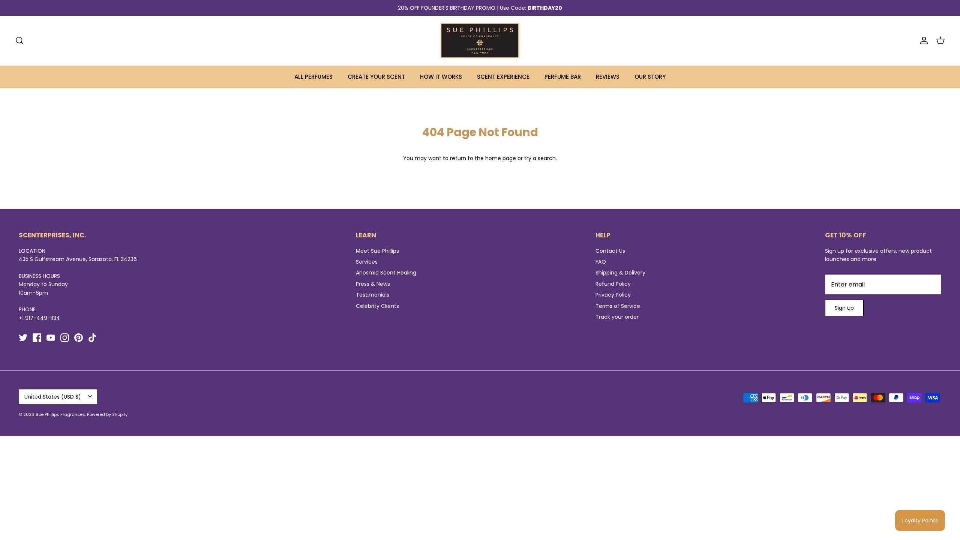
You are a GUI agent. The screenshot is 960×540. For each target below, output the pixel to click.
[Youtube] (50, 337)
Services (367, 262)
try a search (540, 158)
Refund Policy (613, 284)
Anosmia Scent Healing (386, 272)
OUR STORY (650, 77)
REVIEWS (608, 77)
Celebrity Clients (377, 306)
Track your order (617, 317)
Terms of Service (618, 306)
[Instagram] (64, 337)
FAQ (601, 262)
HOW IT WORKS (441, 77)
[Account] (922, 40)
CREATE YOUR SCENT (376, 77)
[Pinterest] (78, 337)
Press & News (373, 284)
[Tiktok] (92, 337)
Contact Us (610, 251)
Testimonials (372, 294)
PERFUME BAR (562, 77)
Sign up (844, 308)
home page (500, 158)
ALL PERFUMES (313, 77)
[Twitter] (23, 337)
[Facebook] (37, 337)
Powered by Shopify (107, 414)
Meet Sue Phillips (377, 251)
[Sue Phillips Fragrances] (480, 40)
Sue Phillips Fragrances (60, 414)
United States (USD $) (52, 396)
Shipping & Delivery (620, 272)
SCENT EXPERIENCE (503, 77)
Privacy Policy (613, 294)
